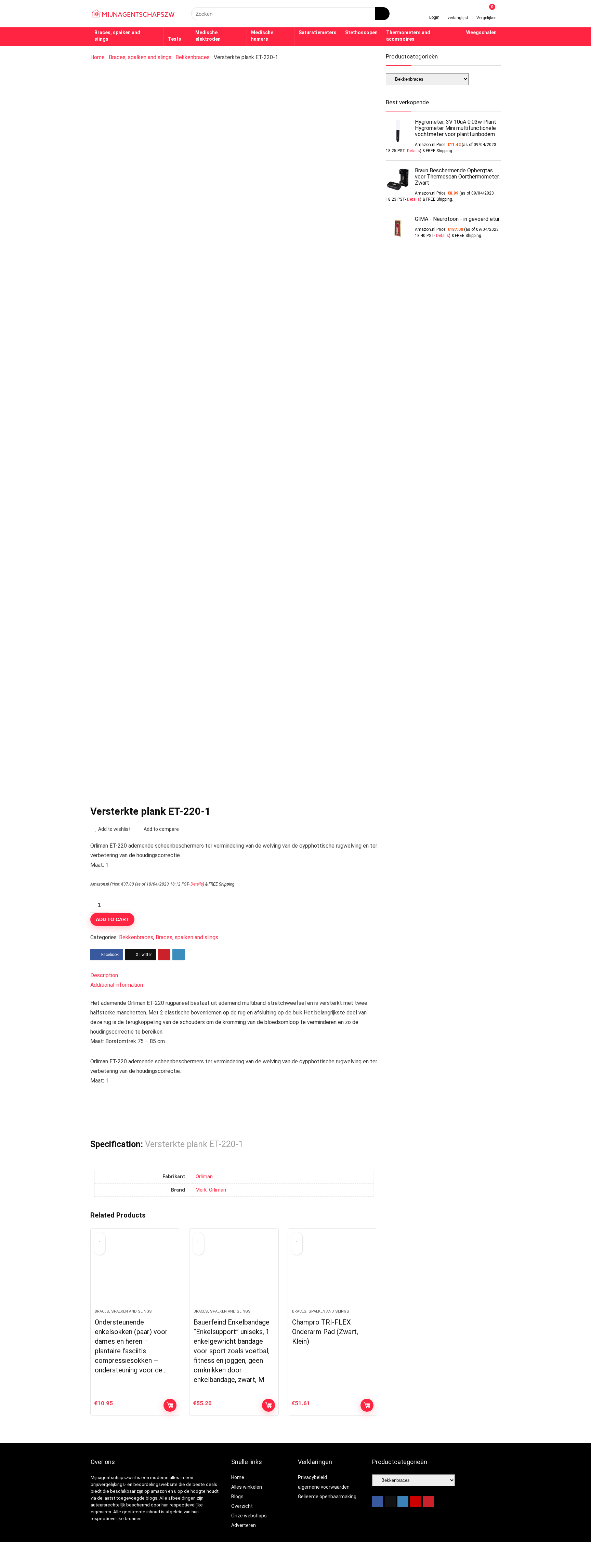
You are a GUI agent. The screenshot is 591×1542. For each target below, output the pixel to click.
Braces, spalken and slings (117, 36)
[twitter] (390, 1501)
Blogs (237, 1496)
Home (97, 57)
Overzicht (242, 1506)
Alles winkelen (246, 1487)
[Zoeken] (382, 13)
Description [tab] (104, 975)
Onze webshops (249, 1515)
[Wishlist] (458, 11)
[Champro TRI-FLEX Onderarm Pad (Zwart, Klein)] (332, 1272)
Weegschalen (481, 32)
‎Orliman (204, 1177)
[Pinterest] (428, 1501)
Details (197, 884)
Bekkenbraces (192, 57)
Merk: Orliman (211, 1190)
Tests (174, 39)
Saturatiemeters (318, 32)
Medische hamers (262, 36)
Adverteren (243, 1525)
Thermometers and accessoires (408, 36)
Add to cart (112, 919)
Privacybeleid (312, 1477)
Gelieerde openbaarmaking (327, 1496)
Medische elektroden (208, 36)
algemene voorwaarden (324, 1487)
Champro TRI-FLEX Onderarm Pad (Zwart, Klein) (325, 1331)
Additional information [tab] (116, 985)
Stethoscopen (361, 32)
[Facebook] (377, 1501)
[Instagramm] (402, 1501)
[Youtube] (415, 1501)
